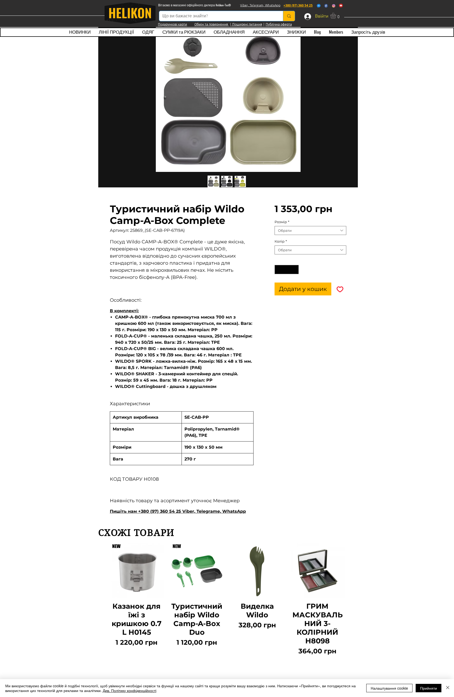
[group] (227, 599)
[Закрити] (448, 688)
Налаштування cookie (389, 688)
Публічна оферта (279, 24)
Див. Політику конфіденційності (129, 690)
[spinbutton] (286, 269)
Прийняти (428, 688)
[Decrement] (278, 269)
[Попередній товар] (101, 599)
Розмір (282, 222)
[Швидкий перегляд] (257, 570)
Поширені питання (246, 24)
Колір (281, 241)
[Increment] (295, 269)
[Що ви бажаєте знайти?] (289, 16)
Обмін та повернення (211, 24)
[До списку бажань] (339, 289)
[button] (336, 15)
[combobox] (310, 230)
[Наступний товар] (352, 599)
